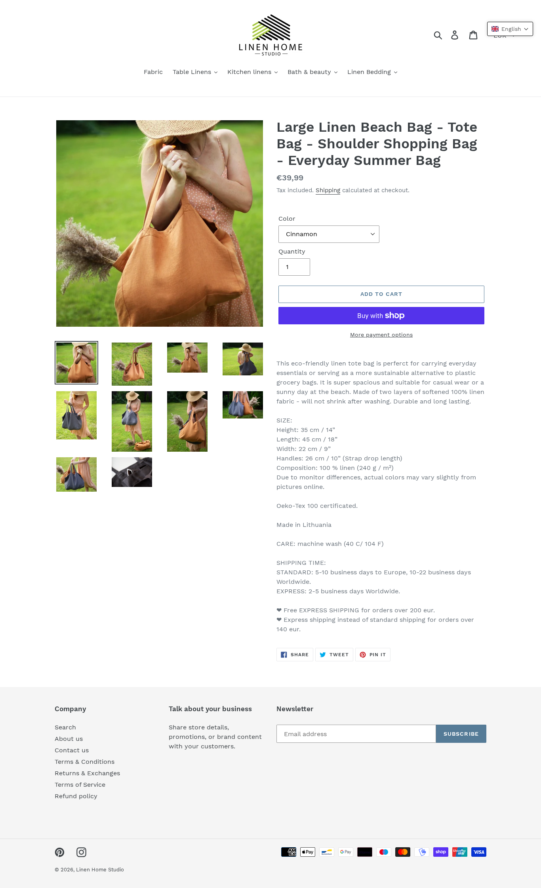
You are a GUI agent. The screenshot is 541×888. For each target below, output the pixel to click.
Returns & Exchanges (87, 773)
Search (65, 727)
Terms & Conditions (84, 761)
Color (286, 218)
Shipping (328, 190)
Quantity (291, 251)
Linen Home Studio (100, 870)
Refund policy (76, 796)
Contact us (72, 750)
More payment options (381, 334)
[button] (510, 29)
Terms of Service (80, 784)
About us (69, 738)
